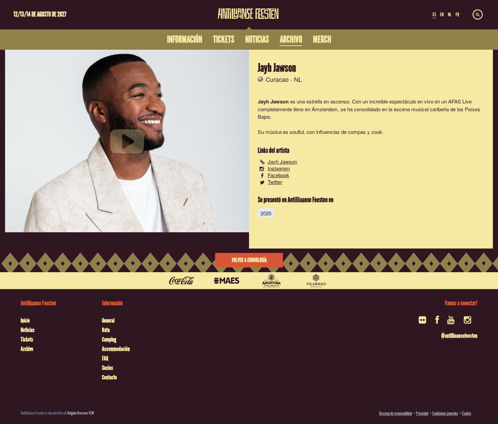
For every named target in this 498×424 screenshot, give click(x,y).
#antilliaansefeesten (459, 335)
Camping (109, 339)
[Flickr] (423, 322)
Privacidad (422, 413)
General (108, 320)
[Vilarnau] (316, 280)
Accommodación (116, 349)
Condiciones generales (445, 413)
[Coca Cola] (181, 280)
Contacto (109, 377)
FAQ (105, 358)
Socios (107, 368)
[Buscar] (478, 15)
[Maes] (226, 280)
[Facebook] (437, 322)
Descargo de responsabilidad (395, 413)
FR (457, 14)
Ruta (106, 330)
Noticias (28, 330)
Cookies (466, 413)
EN (442, 14)
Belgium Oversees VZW (80, 413)
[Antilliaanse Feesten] (248, 9)
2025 (266, 213)
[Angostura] (271, 280)
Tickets (27, 339)
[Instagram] (468, 322)
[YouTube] (451, 322)
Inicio (25, 320)
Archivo (27, 349)
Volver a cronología (249, 260)
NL (449, 14)
